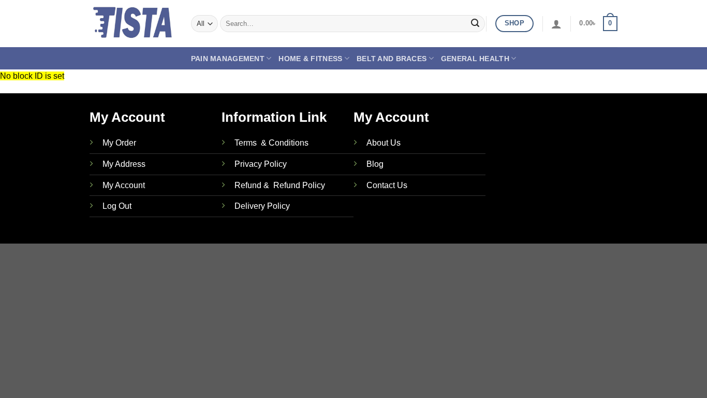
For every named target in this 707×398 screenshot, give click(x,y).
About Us (383, 142)
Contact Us (386, 185)
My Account (123, 185)
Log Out (116, 206)
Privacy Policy (260, 164)
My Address (123, 164)
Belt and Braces (391, 58)
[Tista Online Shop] (132, 23)
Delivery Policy (262, 206)
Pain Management (227, 58)
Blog (375, 164)
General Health (475, 58)
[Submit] (475, 24)
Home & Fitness (310, 58)
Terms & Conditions (271, 142)
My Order (119, 142)
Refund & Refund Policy (279, 185)
